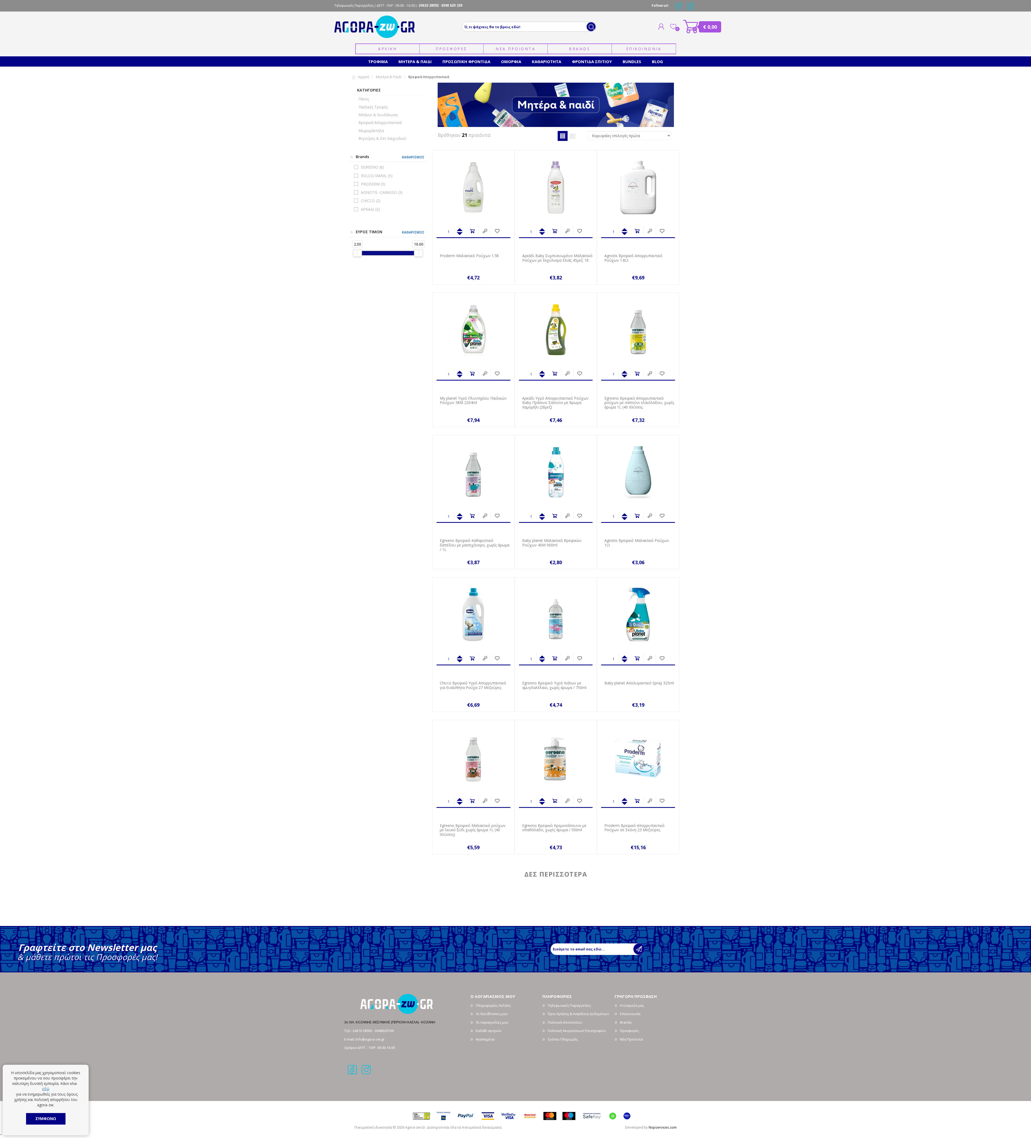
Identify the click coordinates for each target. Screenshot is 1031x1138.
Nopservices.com (663, 1127)
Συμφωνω (45, 1118)
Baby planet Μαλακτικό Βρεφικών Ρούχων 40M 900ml (552, 543)
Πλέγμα (563, 136)
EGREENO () (372, 167)
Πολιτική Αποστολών (565, 1022)
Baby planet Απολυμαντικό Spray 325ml (639, 683)
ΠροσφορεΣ (451, 48)
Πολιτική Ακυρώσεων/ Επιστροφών (577, 1030)
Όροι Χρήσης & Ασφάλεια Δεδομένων (578, 1013)
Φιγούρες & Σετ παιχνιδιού (382, 138)
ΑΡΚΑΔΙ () (370, 209)
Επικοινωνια (644, 48)
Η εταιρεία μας (632, 1005)
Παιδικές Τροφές (373, 107)
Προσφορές (629, 1030)
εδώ (45, 1088)
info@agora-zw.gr (369, 1039)
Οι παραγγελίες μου (492, 1022)
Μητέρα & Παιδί (389, 76)
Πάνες (363, 98)
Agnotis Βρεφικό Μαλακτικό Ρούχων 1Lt (636, 543)
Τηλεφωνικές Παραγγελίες (569, 1005)
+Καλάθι (472, 231)
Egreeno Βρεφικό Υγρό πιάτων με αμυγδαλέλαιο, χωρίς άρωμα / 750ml (554, 685)
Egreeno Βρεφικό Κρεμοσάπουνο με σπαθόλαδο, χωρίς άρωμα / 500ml (554, 828)
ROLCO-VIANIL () (377, 175)
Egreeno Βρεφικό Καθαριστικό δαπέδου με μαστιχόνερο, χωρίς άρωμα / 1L (474, 545)
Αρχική (363, 76)
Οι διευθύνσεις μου (492, 1013)
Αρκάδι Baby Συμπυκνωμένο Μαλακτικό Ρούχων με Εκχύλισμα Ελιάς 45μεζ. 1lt (557, 258)
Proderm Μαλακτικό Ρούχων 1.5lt (469, 256)
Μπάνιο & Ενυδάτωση (378, 114)
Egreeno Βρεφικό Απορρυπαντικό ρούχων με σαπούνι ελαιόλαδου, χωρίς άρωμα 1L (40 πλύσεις (639, 403)
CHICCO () (370, 200)
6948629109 (384, 1030)
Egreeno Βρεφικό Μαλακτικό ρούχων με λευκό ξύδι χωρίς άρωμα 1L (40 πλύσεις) (473, 830)
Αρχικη (387, 48)
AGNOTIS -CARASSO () (381, 192)
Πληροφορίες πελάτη (493, 1005)
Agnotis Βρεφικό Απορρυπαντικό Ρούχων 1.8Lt (633, 258)
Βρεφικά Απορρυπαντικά (380, 122)
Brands (579, 48)
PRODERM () (373, 184)
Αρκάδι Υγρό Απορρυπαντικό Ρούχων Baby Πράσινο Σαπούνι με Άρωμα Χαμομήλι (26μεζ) (555, 403)
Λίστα (573, 136)
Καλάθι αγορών (691, 26)
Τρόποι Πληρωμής (563, 1039)
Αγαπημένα (485, 1039)
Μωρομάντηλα (371, 130)
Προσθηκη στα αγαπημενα (497, 231)
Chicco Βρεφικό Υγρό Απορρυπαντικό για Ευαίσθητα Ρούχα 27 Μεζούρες (473, 685)
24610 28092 (363, 1030)
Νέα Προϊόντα (631, 1039)
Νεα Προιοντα (515, 48)
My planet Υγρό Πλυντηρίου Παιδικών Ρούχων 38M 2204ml (473, 400)
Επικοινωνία (630, 1013)
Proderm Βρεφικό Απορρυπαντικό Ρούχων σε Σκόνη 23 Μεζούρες (634, 828)
